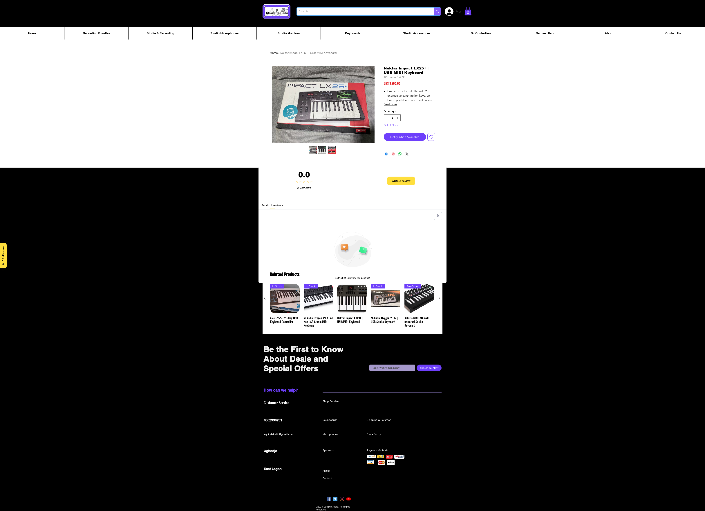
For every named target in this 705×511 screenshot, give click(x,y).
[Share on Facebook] (386, 154)
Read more (390, 104)
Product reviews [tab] (272, 205)
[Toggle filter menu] (438, 216)
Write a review (401, 181)
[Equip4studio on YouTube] (348, 499)
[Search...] (437, 11)
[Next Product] (439, 298)
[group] (352, 307)
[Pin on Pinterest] (393, 154)
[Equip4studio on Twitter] (335, 499)
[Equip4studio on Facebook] (329, 499)
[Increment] (397, 118)
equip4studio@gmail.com (278, 434)
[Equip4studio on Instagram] (342, 499)
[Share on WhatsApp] (400, 154)
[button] (468, 11)
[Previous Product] (265, 298)
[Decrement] (386, 118)
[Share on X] (407, 154)
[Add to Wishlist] (431, 137)
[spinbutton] (392, 118)
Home (274, 53)
